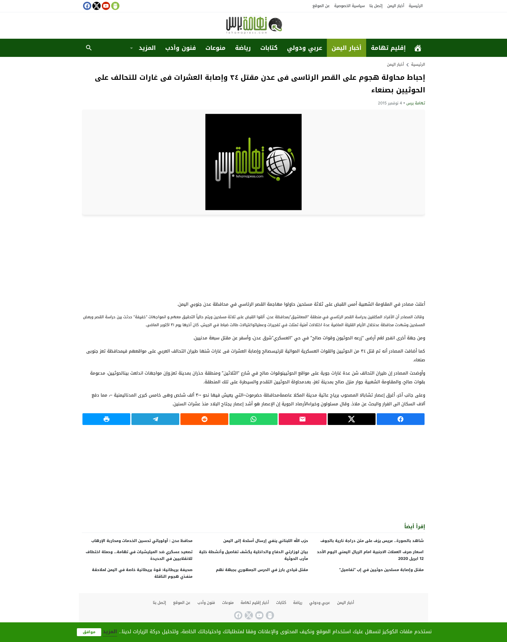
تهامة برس (415, 103)
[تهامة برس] (253, 26)
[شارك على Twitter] (351, 419)
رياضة (243, 47)
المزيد (147, 47)
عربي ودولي (304, 47)
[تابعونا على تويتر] (96, 6)
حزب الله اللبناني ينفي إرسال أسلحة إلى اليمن (265, 540)
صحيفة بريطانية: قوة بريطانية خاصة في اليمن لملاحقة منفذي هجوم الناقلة (142, 573)
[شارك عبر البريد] (302, 419)
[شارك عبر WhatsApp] (253, 419)
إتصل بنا (376, 5)
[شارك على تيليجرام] (155, 419)
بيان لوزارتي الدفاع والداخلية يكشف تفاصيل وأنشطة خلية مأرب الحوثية (253, 555)
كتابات (269, 47)
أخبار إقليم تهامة (255, 602)
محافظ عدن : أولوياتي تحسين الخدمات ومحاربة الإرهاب (141, 540)
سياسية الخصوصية (349, 5)
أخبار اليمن (395, 5)
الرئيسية (416, 5)
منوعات (215, 47)
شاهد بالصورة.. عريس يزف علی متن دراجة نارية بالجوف (372, 540)
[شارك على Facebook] (400, 419)
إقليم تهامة (388, 47)
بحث (89, 48)
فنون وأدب (180, 47)
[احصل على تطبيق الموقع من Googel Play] (114, 6)
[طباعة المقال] (106, 419)
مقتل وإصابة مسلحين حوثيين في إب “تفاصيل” (381, 569)
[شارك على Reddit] (204, 419)
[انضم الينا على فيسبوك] (86, 6)
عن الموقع (321, 5)
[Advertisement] (253, 257)
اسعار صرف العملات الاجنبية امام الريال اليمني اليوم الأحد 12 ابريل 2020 (370, 555)
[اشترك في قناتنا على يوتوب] (105, 6)
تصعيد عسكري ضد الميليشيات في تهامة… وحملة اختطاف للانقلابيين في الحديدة (139, 555)
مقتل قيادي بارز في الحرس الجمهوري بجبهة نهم (262, 569)
